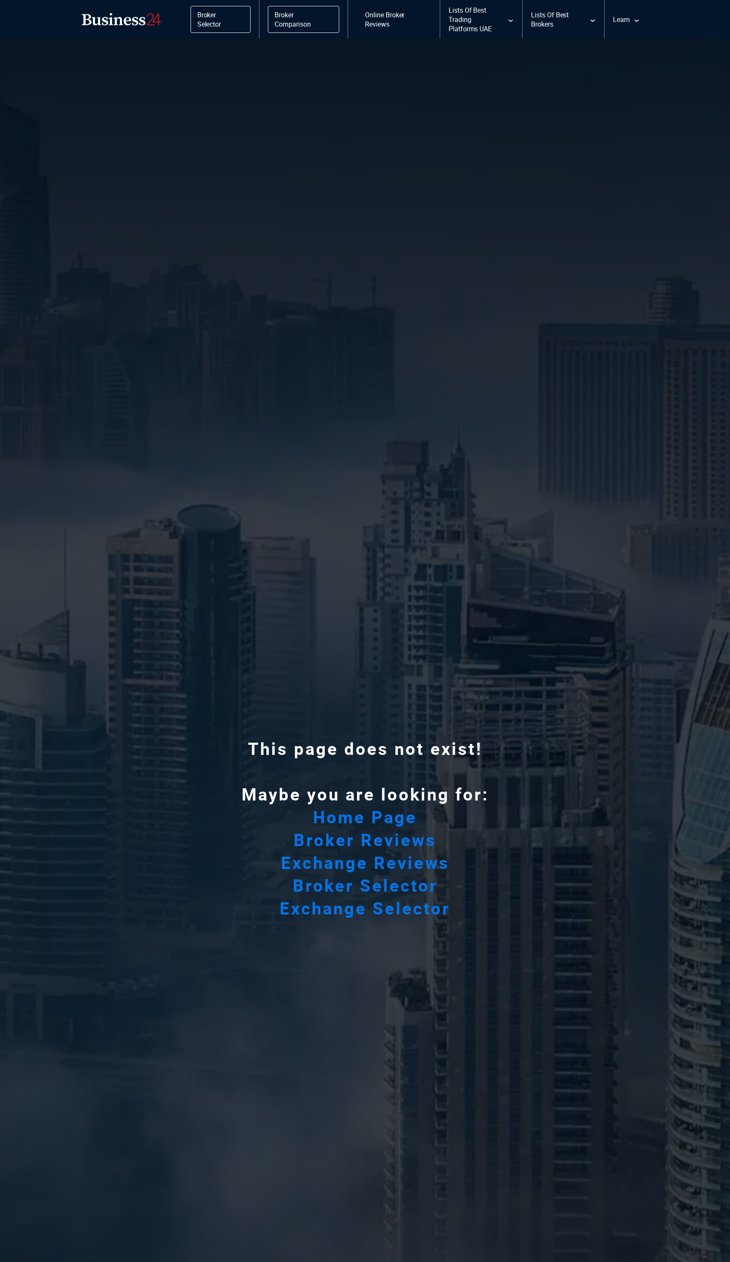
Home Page (365, 817)
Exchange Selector (365, 908)
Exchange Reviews (365, 862)
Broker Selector (365, 885)
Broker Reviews (365, 839)
